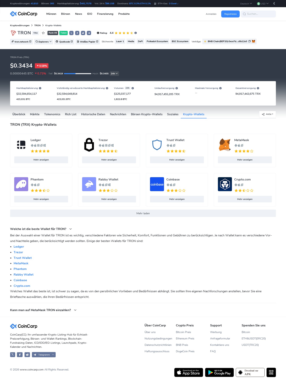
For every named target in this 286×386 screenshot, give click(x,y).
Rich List (70, 114)
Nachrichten (118, 114)
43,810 (34, 3)
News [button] (78, 14)
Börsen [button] (65, 14)
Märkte (34, 114)
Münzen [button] (51, 14)
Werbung (216, 332)
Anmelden (211, 14)
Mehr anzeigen (41, 159)
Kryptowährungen (20, 25)
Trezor (103, 140)
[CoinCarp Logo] (24, 14)
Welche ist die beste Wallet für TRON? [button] (38, 229)
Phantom (37, 179)
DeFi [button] (140, 41)
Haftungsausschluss (157, 351)
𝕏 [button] (71, 33)
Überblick (18, 114)
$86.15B (109, 3)
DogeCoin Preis (185, 351)
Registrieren (230, 14)
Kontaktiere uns (219, 345)
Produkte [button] (124, 14)
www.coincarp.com (32, 369)
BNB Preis (182, 345)
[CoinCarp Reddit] (27, 354)
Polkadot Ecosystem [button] (157, 41)
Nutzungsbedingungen (158, 338)
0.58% (43, 66)
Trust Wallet (175, 140)
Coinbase (173, 179)
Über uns (150, 332)
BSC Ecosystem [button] (180, 41)
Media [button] (131, 41)
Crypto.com (242, 179)
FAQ (213, 351)
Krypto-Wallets (193, 114)
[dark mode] (274, 3)
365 (52, 3)
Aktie (268, 114)
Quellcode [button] (64, 41)
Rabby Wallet (108, 179)
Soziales (172, 114)
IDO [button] (89, 14)
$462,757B (85, 3)
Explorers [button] (44, 41)
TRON (37, 25)
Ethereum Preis (185, 338)
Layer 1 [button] (120, 41)
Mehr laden (143, 213)
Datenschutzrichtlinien (158, 345)
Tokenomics (52, 114)
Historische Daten (93, 114)
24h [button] (113, 73)
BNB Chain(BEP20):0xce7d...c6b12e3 (227, 41)
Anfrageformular (220, 338)
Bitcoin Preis (183, 332)
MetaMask (241, 140)
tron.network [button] (21, 41)
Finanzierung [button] (105, 14)
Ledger (36, 140)
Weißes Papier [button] (87, 41)
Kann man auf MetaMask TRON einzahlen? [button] (41, 310)
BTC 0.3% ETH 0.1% (140, 3)
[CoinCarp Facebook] (20, 354)
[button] (246, 3)
